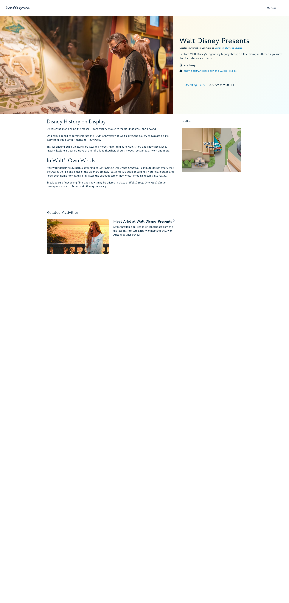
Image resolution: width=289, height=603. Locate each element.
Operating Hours (195, 85)
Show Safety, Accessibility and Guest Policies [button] (210, 70)
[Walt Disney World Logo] (18, 7)
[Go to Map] (211, 150)
